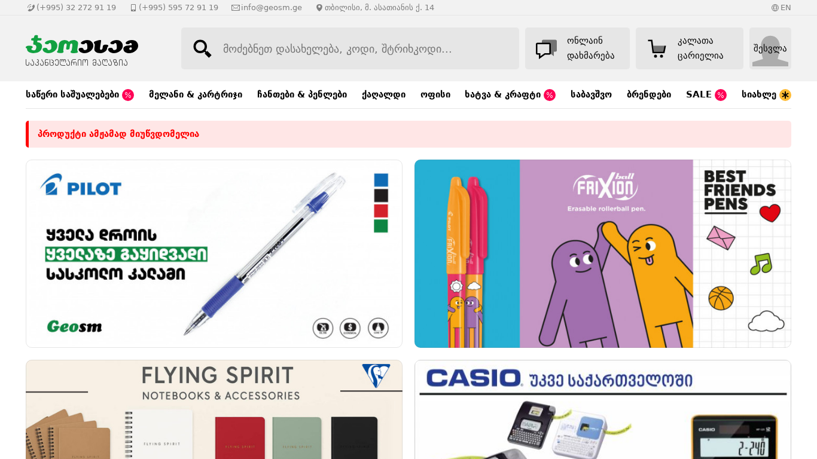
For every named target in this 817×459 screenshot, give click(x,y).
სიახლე (760, 94)
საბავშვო (591, 94)
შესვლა (770, 48)
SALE (700, 94)
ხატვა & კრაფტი (504, 94)
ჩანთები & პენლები (302, 94)
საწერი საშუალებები (74, 94)
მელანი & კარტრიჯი (195, 94)
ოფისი (435, 94)
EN (786, 7)
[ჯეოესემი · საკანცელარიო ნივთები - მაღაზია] (91, 48)
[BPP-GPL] (214, 254)
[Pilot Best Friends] (602, 254)
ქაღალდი (384, 94)
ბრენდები (649, 94)
